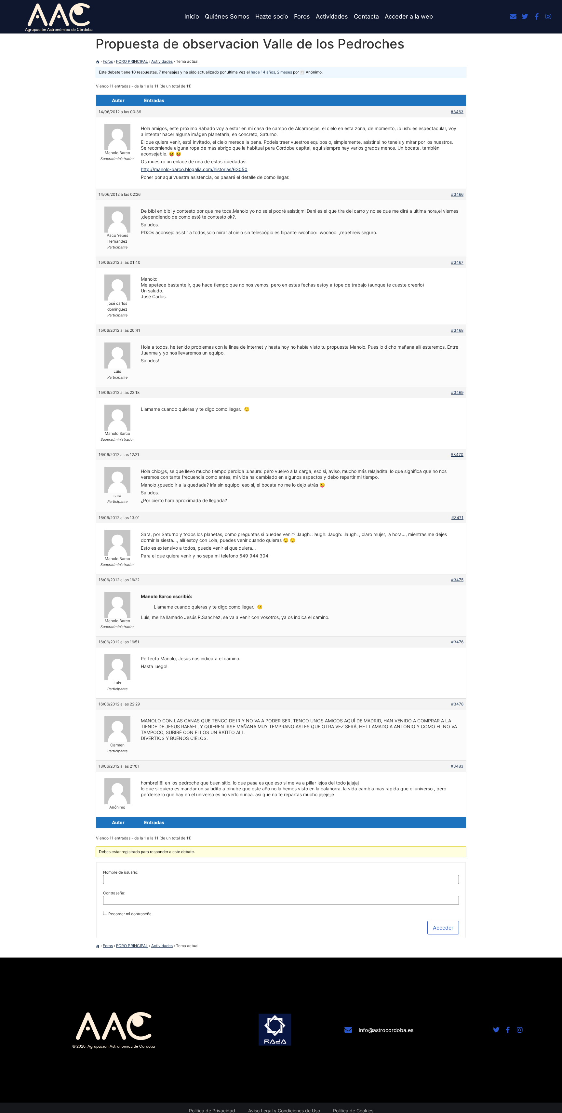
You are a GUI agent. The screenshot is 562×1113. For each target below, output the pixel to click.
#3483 (457, 766)
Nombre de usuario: (120, 872)
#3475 (457, 579)
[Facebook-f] (536, 16)
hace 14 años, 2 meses (271, 72)
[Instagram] (548, 16)
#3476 (457, 641)
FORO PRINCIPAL (132, 61)
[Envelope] (513, 16)
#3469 (457, 392)
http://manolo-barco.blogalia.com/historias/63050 (194, 169)
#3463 (457, 111)
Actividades (332, 16)
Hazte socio (271, 16)
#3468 (457, 330)
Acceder (443, 927)
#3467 (457, 262)
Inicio (191, 16)
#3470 (457, 454)
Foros (302, 16)
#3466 (457, 194)
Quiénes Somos (227, 16)
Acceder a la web (409, 16)
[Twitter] (525, 16)
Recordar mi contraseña (130, 914)
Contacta (366, 16)
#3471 (457, 517)
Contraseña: (114, 893)
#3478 (457, 704)
